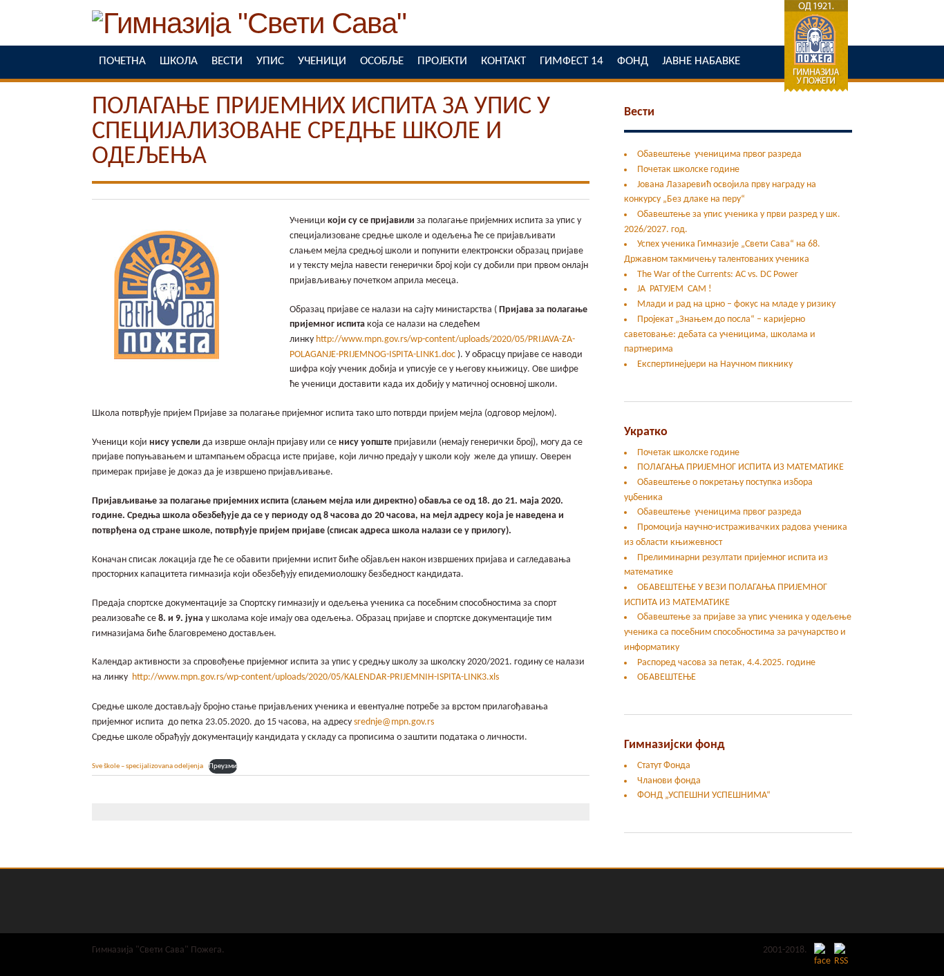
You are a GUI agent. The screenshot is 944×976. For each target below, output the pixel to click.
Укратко (646, 432)
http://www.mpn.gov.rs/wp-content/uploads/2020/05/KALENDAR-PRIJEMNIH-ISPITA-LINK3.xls (315, 677)
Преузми (223, 766)
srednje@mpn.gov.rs (394, 722)
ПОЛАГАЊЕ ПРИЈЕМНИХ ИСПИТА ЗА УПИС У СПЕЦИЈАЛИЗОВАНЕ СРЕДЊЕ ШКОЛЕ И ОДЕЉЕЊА (321, 132)
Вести (639, 112)
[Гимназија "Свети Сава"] (249, 31)
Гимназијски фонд (674, 745)
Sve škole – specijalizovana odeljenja (147, 766)
